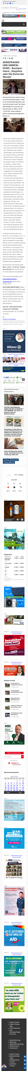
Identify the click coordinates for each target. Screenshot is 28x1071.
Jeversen (14, 56)
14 (14, 785)
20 (11, 788)
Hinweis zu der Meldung (9, 319)
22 (17, 788)
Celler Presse (14, 1022)
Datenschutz (14, 1046)
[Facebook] (3, 3)
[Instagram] (5, 3)
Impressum (14, 1048)
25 (5, 790)
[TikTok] (7, 3)
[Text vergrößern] (25, 1056)
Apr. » (21, 792)
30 (20, 790)
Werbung (13, 1042)
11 (5, 785)
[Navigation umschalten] (3, 20)
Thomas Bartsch (9, 462)
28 (14, 790)
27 (11, 790)
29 (17, 790)
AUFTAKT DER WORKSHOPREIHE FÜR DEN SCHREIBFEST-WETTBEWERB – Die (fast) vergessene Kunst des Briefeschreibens (14, 411)
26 (8, 790)
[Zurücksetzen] (25, 1067)
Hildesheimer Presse (14, 1061)
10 (23, 783)
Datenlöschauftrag (16, 1044)
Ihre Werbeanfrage (15, 1031)
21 (14, 788)
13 (11, 785)
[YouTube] (10, 3)
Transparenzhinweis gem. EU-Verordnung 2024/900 (16, 34)
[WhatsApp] (12, 3)
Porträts (13, 1034)
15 (17, 785)
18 (5, 788)
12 (8, 785)
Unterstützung (15, 1040)
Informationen (15, 1028)
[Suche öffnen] (23, 24)
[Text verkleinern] (25, 1060)
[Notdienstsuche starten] (22, 756)
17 (23, 785)
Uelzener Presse (13, 1065)
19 (8, 788)
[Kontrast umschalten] (25, 1064)
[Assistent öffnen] (4, 1066)
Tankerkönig (9, 579)
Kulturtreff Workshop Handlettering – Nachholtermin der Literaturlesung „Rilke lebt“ (14, 453)
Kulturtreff (14, 460)
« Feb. (8, 792)
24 (23, 788)
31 (23, 790)
